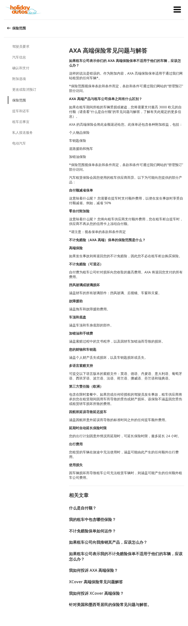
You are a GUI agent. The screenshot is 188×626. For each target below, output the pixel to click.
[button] (177, 10)
